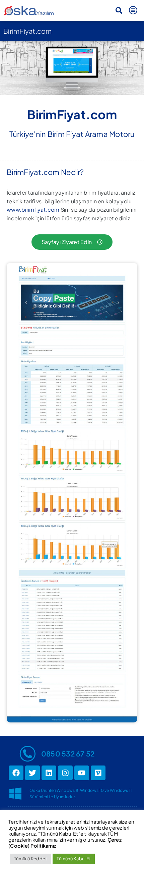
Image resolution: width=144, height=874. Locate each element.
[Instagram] (65, 773)
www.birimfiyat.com (33, 209)
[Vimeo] (98, 773)
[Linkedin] (49, 773)
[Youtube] (81, 773)
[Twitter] (32, 773)
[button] (119, 10)
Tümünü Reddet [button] (30, 858)
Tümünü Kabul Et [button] (74, 858)
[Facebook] (16, 773)
